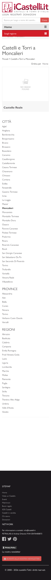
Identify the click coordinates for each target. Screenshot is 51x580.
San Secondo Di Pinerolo (13, 261)
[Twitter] (9, 539)
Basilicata (6, 338)
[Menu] (45, 27)
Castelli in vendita (9, 512)
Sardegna (6, 387)
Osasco (5, 224)
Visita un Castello (8, 495)
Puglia (4, 383)
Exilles (5, 183)
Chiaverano (7, 171)
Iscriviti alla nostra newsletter (23, 558)
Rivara (5, 240)
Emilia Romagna (9, 350)
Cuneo (5, 305)
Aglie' (4, 126)
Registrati (16, 14)
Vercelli (5, 322)
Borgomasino (8, 138)
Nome (45, 63)
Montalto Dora (9, 220)
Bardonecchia (8, 134)
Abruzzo (6, 334)
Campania (6, 346)
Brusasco (6, 146)
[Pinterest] (15, 539)
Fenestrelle (6, 187)
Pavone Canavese (10, 228)
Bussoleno (6, 150)
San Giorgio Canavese (12, 253)
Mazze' (5, 204)
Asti (4, 297)
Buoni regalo (7, 506)
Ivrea (4, 195)
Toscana (5, 395)
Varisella (5, 273)
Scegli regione (10, 33)
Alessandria (7, 293)
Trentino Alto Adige (11, 399)
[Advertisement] (25, 445)
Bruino (5, 142)
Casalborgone (8, 159)
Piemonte (6, 379)
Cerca (44, 20)
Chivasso (6, 175)
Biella (4, 301)
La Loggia (6, 199)
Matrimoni (6, 502)
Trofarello (6, 269)
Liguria (5, 362)
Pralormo (6, 236)
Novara (5, 309)
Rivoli (4, 248)
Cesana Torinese (9, 167)
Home (8, 27)
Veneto (5, 411)
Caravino (6, 155)
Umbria (5, 403)
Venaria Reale (8, 277)
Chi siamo (6, 516)
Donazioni (29, 14)
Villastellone (7, 281)
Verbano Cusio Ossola (12, 318)
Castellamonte (8, 163)
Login (5, 14)
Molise (5, 375)
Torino (5, 265)
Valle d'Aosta (8, 407)
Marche (5, 370)
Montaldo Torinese (10, 216)
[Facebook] (4, 539)
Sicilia (4, 391)
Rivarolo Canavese (10, 244)
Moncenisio (7, 212)
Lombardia (7, 366)
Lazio (4, 358)
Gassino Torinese (9, 191)
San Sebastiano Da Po (12, 257)
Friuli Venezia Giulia (10, 354)
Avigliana (6, 130)
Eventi (4, 499)
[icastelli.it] (25, 7)
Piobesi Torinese (9, 232)
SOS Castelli (6, 509)
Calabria (5, 342)
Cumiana (6, 179)
